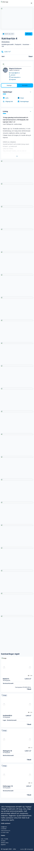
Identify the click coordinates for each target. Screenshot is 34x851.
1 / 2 (31, 783)
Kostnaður (25, 85)
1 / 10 (31, 712)
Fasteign (9, 85)
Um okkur (3, 840)
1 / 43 (31, 675)
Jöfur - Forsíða (4, 838)
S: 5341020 (3, 828)
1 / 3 (31, 747)
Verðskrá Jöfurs (4, 842)
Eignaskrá (3, 844)
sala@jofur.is (4, 826)
